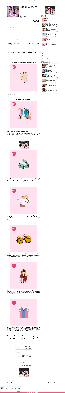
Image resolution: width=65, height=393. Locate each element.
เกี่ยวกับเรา (49, 386)
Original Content (29, 386)
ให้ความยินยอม (18, 391)
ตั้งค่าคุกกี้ (15, 391)
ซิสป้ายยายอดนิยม (39, 385)
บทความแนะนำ (28, 385)
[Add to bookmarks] (21, 21)
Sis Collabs (28, 387)
